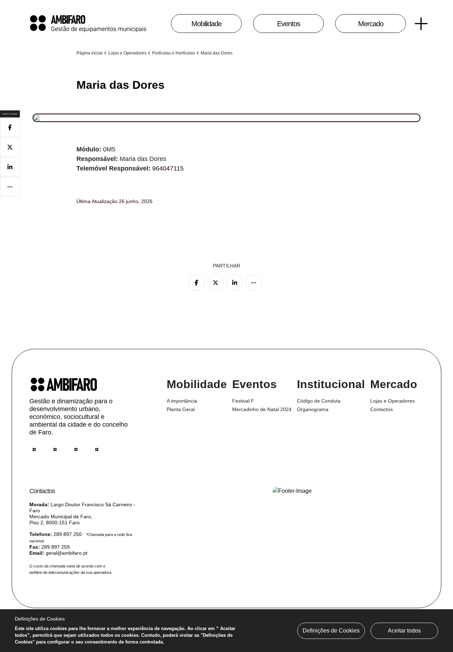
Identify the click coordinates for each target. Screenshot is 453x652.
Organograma (312, 409)
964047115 (168, 168)
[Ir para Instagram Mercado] (76, 449)
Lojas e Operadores (127, 53)
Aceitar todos (404, 631)
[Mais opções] (254, 283)
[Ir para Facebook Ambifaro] (97, 449)
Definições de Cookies (331, 631)
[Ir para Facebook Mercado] (55, 449)
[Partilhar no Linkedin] (234, 283)
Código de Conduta (318, 401)
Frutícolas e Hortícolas (173, 53)
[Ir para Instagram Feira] (34, 449)
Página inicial (89, 53)
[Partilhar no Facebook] (196, 283)
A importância (182, 401)
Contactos (381, 409)
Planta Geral (181, 409)
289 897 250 (67, 534)
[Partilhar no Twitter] (215, 283)
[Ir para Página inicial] (88, 24)
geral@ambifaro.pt (66, 553)
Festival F (243, 401)
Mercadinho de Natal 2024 (262, 409)
